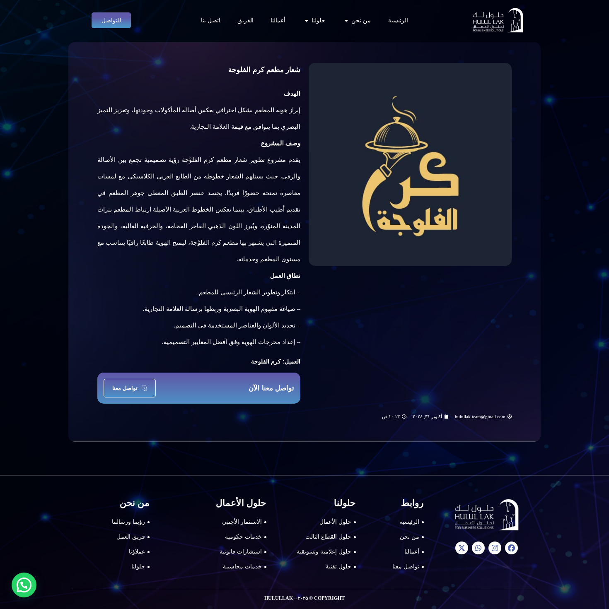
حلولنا (318, 20)
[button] (24, 585)
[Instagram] (494, 548)
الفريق (245, 20)
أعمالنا (278, 20)
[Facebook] (511, 548)
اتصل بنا (210, 20)
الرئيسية (398, 20)
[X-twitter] (461, 548)
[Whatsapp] (478, 548)
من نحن (361, 20)
